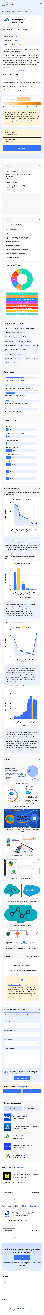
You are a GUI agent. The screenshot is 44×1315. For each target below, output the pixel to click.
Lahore (14, 22)
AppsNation (17, 1136)
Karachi (15, 1138)
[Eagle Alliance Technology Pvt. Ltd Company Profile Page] (7, 1127)
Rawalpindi (16, 1128)
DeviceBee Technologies (21, 1145)
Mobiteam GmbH (26, 1311)
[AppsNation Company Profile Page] (7, 1137)
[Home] (2, 11)
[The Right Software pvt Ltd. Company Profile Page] (7, 1214)
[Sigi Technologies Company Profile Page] (7, 1117)
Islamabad (16, 1157)
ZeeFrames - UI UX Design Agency (24, 1175)
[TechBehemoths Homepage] (8, 4)
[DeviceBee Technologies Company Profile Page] (7, 1146)
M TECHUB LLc (18, 1155)
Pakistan (20, 22)
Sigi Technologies (19, 1116)
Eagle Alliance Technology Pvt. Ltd (25, 1126)
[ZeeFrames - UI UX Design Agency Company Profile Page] (7, 1176)
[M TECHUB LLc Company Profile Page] (7, 1156)
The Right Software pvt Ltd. (22, 1213)
